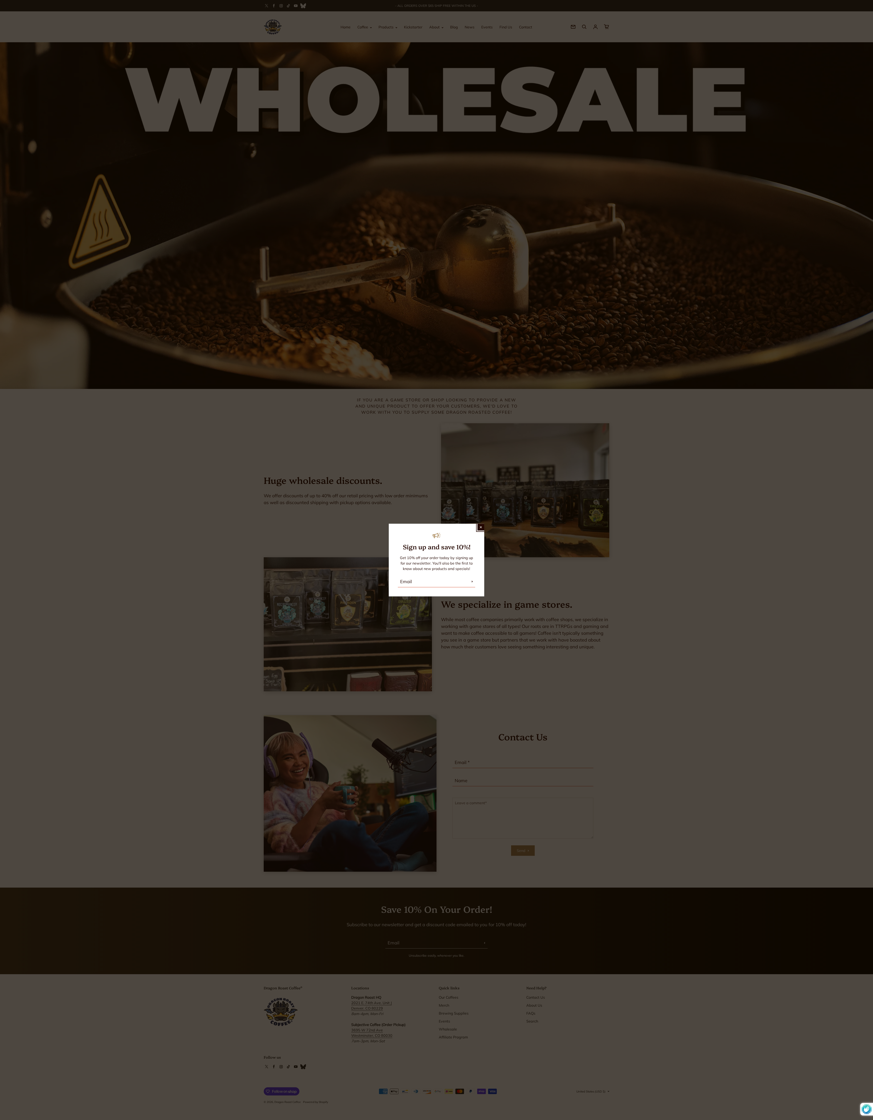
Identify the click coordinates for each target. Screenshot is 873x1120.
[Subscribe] (472, 581)
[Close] (480, 527)
